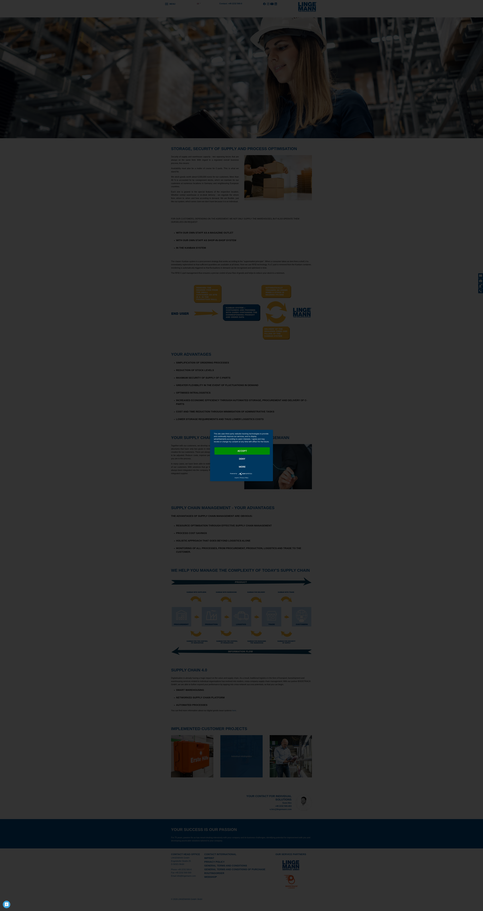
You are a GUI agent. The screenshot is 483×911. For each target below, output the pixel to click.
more (242, 466)
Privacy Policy (244, 477)
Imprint (237, 477)
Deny (242, 459)
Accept (242, 451)
